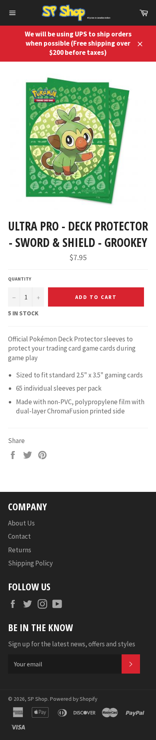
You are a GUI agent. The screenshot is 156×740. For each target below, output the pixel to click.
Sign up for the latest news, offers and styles (71, 644)
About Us (21, 523)
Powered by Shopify (73, 699)
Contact (19, 536)
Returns (19, 549)
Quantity (19, 279)
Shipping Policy (30, 563)
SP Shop (38, 699)
